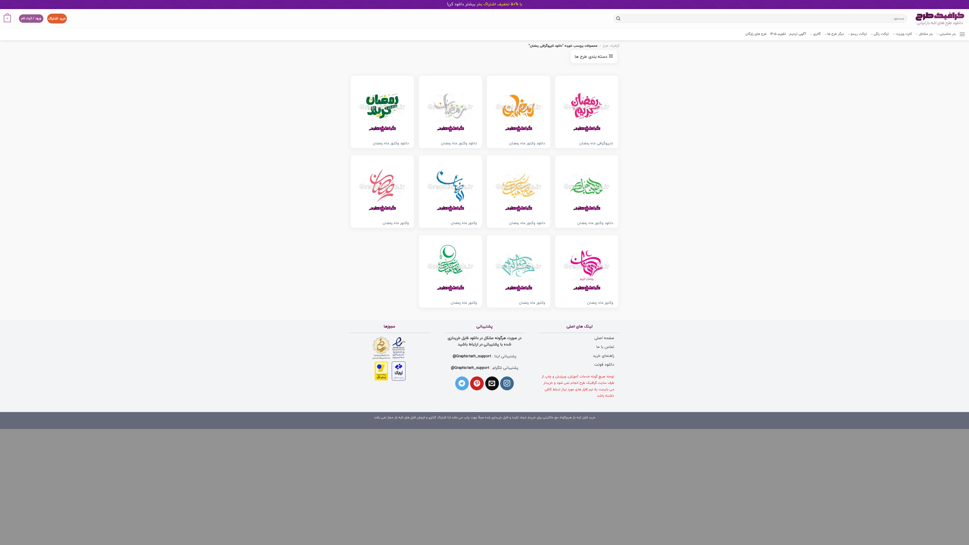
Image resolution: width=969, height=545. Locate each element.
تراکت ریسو (859, 34)
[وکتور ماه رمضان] (450, 187)
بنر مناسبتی (947, 34)
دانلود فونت (604, 364)
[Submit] (618, 18)
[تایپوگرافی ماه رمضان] (586, 107)
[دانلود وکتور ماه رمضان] (518, 107)
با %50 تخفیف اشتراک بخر (484, 4)
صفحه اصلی (604, 338)
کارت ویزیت (904, 34)
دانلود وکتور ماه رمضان (527, 143)
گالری (816, 34)
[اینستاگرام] (507, 383)
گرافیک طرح (611, 46)
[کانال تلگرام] (462, 383)
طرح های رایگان (756, 34)
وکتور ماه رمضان (464, 223)
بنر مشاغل (925, 34)
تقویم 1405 (778, 34)
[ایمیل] (492, 383)
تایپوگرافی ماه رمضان (596, 143)
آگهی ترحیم (797, 34)
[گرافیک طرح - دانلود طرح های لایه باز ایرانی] (940, 18)
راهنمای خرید (603, 356)
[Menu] (962, 34)
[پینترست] (477, 383)
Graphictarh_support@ (472, 356)
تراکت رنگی (881, 34)
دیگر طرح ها (835, 34)
